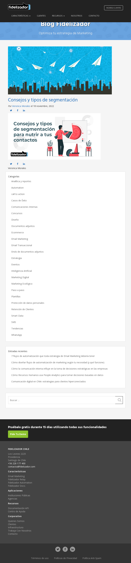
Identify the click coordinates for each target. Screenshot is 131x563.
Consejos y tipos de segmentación (43, 100)
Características (20, 15)
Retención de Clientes (22, 309)
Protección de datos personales (27, 302)
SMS (13, 322)
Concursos (16, 213)
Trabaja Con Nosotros (19, 530)
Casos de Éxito (19, 200)
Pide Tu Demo (18, 434)
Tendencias (17, 328)
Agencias (12, 498)
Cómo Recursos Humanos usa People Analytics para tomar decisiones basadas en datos (57, 375)
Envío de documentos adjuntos (27, 251)
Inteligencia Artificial (21, 270)
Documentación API (18, 508)
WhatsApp (16, 334)
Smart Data (17, 315)
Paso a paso (17, 290)
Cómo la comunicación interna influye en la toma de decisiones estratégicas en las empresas (59, 368)
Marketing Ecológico (21, 283)
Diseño (15, 219)
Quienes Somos (16, 521)
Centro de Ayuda (16, 511)
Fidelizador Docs (16, 485)
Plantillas (15, 296)
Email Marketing (19, 238)
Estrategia (16, 258)
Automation (17, 187)
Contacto (94, 15)
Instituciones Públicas (19, 495)
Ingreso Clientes (113, 8)
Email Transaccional (21, 245)
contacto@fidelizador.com (21, 466)
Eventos (15, 264)
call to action (18, 194)
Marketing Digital (20, 277)
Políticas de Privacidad (65, 558)
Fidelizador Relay (16, 479)
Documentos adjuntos (23, 226)
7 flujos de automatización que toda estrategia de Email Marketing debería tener (53, 356)
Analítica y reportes (21, 181)
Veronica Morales (21, 106)
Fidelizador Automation (20, 482)
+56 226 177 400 (16, 463)
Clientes (41, 15)
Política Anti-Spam (91, 558)
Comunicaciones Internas (24, 206)
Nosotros (76, 15)
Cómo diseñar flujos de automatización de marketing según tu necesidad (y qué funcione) (57, 362)
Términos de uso (40, 558)
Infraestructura (15, 527)
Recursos (57, 15)
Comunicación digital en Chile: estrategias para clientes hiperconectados (48, 381)
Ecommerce (17, 232)
